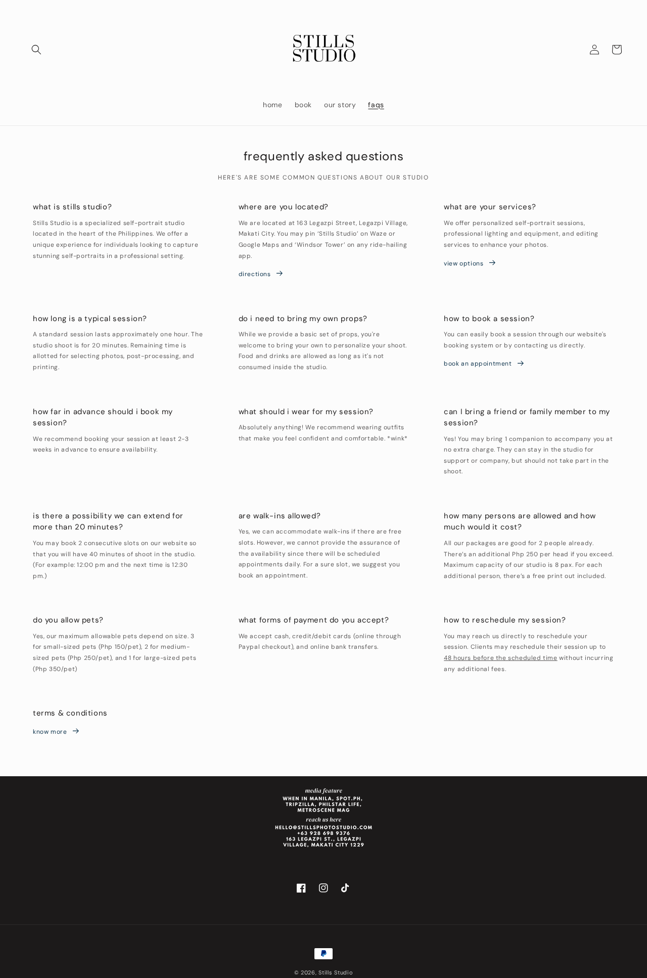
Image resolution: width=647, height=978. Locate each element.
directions (255, 274)
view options (463, 263)
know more (50, 732)
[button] (36, 49)
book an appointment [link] (478, 364)
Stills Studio (335, 972)
